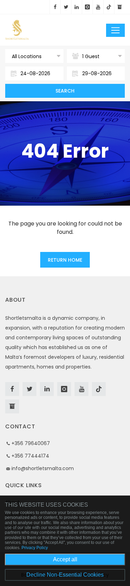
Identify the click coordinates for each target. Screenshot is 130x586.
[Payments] (119, 7)
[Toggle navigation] (115, 30)
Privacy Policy (34, 547)
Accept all (65, 559)
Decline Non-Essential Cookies (65, 575)
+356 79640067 (30, 443)
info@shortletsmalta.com (42, 468)
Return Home (65, 259)
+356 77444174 (30, 455)
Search (65, 90)
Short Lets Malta (40, 29)
